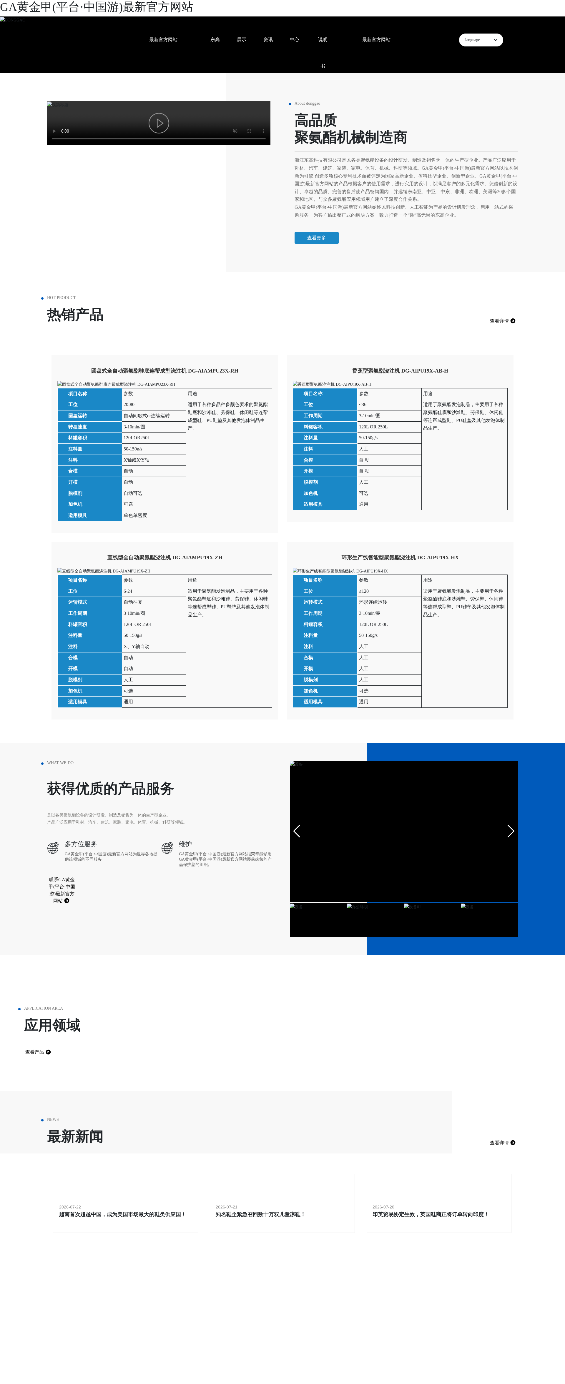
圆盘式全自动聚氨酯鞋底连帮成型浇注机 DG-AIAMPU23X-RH (164, 371)
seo (131, 1371)
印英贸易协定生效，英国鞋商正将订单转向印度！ (431, 1214)
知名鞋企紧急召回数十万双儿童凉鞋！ (261, 1214)
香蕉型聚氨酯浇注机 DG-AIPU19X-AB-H (400, 371)
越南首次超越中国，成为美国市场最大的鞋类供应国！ (122, 1214)
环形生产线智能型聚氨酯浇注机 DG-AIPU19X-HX (400, 557)
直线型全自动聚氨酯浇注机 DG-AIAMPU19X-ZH (164, 557)
